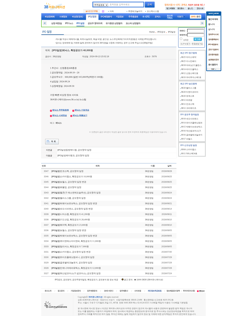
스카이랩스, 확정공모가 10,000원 (76, 176)
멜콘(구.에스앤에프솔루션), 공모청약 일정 (80, 192)
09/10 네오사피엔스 (189, 119)
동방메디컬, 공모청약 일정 (78, 150)
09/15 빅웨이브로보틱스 (191, 127)
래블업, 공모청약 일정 (70, 187)
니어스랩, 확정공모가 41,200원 (75, 214)
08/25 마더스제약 (188, 57)
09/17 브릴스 (186, 139)
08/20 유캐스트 (187, 96)
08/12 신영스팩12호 (189, 73)
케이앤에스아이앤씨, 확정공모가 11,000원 (80, 241)
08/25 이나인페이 (188, 61)
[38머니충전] (195, 16)
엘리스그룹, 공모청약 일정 (73, 198)
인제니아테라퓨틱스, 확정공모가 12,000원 (80, 268)
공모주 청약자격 (95, 23)
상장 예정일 (56, 23)
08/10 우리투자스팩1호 (191, 77)
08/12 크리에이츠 (188, 108)
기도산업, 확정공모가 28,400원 (75, 219)
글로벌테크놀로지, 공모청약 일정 (76, 262)
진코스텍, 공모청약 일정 (72, 171)
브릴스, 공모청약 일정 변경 (73, 182)
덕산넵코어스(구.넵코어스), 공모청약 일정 (80, 273)
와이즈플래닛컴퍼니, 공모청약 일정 (77, 257)
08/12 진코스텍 (187, 104)
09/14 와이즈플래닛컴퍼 (191, 123)
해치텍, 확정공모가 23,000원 (74, 225)
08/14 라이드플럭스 (189, 69)
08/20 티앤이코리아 (189, 92)
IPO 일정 (80, 23)
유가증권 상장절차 (114, 23)
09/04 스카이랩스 (188, 149)
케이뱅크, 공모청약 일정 (77, 155)
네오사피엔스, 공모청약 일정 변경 (76, 209)
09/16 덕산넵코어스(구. (191, 131)
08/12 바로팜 (186, 100)
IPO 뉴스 (69, 23)
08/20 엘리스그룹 (188, 88)
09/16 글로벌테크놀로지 (191, 135)
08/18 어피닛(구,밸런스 (191, 65)
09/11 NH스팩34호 (189, 153)
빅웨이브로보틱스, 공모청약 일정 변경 (78, 203)
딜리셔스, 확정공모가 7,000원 (74, 246)
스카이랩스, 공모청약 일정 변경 (75, 252)
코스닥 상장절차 (133, 23)
